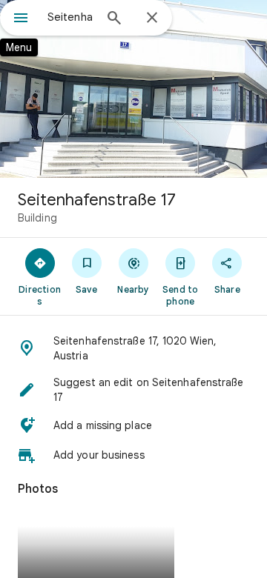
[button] (133, 348)
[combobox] (70, 17)
